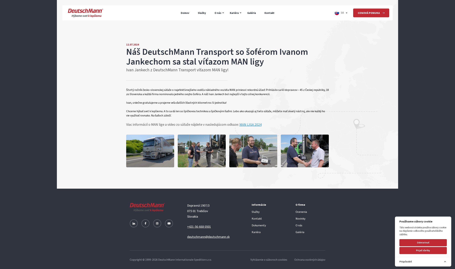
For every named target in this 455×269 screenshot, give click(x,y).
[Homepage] (85, 13)
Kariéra (234, 13)
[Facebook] (145, 223)
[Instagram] (157, 223)
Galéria (251, 13)
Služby (202, 13)
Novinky (300, 219)
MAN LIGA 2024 (250, 124)
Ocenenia (301, 212)
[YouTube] (169, 223)
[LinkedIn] (134, 223)
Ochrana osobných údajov (309, 259)
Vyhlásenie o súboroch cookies (268, 259)
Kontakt (269, 13)
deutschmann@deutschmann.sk (208, 237)
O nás (218, 13)
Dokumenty (259, 225)
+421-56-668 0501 (199, 227)
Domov (185, 13)
